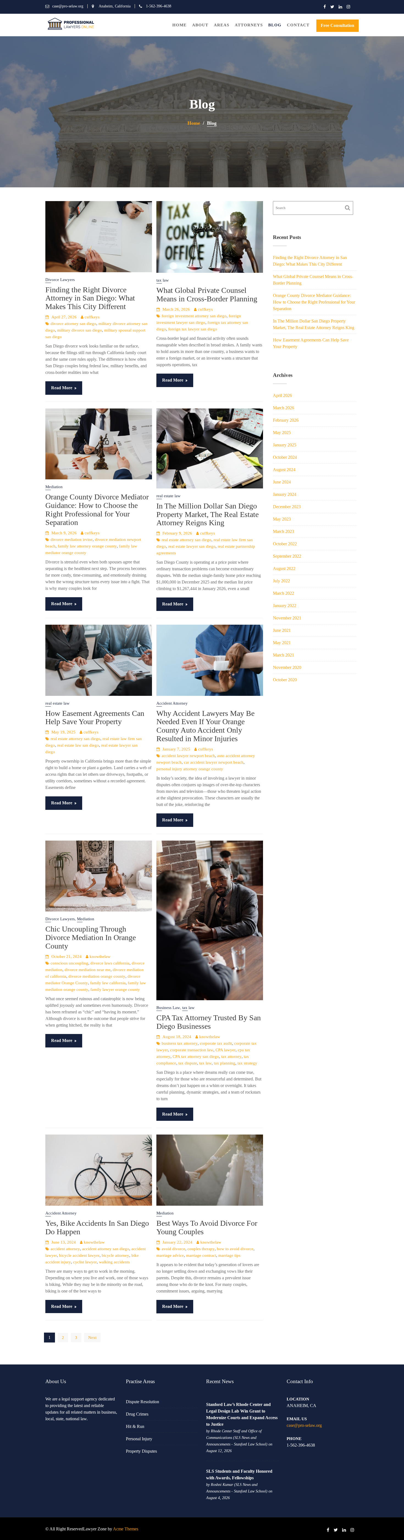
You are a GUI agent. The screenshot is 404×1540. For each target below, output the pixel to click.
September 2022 (287, 556)
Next (92, 1337)
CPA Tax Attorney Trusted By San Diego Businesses (208, 1021)
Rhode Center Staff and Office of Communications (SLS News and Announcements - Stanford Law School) (236, 1437)
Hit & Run (135, 1426)
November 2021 (287, 618)
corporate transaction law (191, 1050)
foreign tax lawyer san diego (192, 329)
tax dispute (187, 1063)
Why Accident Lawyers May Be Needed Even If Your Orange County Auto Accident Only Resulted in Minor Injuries (205, 726)
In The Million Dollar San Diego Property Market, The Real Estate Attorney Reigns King (207, 514)
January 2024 (284, 494)
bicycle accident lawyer (79, 1255)
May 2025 (282, 432)
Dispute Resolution (142, 1401)
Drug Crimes (137, 1414)
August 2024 (284, 469)
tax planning (224, 1063)
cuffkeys (92, 317)
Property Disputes (141, 1451)
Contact (298, 25)
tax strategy (247, 1063)
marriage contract (201, 1255)
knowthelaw (100, 956)
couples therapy (201, 1249)
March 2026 (283, 407)
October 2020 (285, 679)
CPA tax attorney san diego (196, 1056)
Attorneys (249, 25)
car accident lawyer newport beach (213, 762)
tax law (162, 280)
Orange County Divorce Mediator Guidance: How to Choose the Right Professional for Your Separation (97, 509)
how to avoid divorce (235, 1249)
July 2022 (281, 581)
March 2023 (283, 531)
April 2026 (282, 395)
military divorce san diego (79, 330)
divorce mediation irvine (72, 539)
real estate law (168, 496)
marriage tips (229, 1255)
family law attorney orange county (87, 546)
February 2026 (285, 420)
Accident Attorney (172, 703)
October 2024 (285, 457)
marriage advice (170, 1255)
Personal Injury (139, 1438)
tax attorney (231, 1056)
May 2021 (282, 642)
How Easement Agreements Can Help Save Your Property (94, 717)
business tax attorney (180, 1043)
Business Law (168, 1007)
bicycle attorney (115, 1255)
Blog (274, 25)
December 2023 (287, 506)
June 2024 (282, 482)
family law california (108, 983)
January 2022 (284, 605)
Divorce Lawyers (60, 279)
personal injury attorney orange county (189, 769)
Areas (221, 25)
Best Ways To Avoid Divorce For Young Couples (206, 1227)
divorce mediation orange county (96, 976)
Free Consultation (337, 25)
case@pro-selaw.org (304, 1425)
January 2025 (284, 445)
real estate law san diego (78, 745)
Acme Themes (125, 1529)
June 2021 (282, 630)
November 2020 (287, 667)
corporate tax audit (216, 1043)
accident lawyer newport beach (188, 756)
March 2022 (283, 593)
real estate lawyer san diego (191, 546)
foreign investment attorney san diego (194, 316)
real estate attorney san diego (186, 540)
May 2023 (282, 519)
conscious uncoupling (69, 963)
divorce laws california (109, 963)
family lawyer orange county (115, 989)
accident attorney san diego (105, 1249)
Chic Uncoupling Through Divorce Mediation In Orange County (90, 937)
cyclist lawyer (85, 1262)
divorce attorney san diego (73, 323)
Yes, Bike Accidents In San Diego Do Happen (97, 1227)
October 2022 (285, 543)
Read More (61, 387)
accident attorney (65, 1249)
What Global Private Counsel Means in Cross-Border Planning (206, 294)
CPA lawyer (225, 1050)
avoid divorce (173, 1249)
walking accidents (114, 1262)
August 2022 (284, 568)
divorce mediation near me (87, 970)
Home (179, 25)
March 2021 (283, 655)
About (200, 25)
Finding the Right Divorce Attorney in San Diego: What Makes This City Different (90, 298)
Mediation (54, 487)
